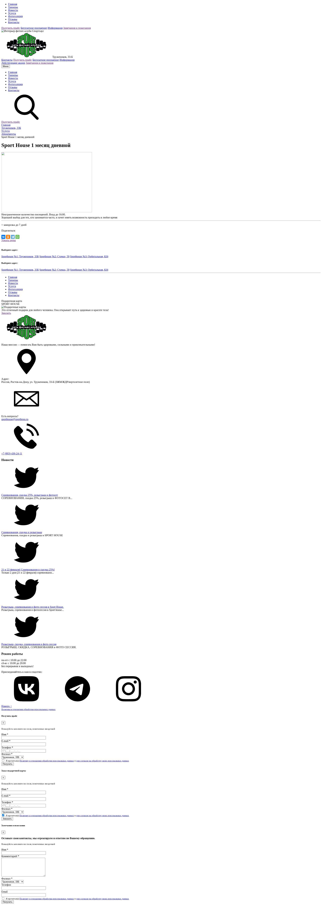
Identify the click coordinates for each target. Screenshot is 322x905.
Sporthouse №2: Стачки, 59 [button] (54, 256)
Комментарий (10, 856)
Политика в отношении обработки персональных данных (28, 709)
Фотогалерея (15, 16)
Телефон (7, 747)
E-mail (5, 741)
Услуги (12, 13)
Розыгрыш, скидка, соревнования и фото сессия (28, 644)
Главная (12, 4)
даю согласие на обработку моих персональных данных (102, 761)
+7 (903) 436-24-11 (11, 453)
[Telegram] (13, 237)
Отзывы (12, 19)
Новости (13, 10)
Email (4, 891)
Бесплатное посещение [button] (34, 28)
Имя (4, 734)
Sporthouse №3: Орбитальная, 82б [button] (89, 256)
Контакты (13, 22)
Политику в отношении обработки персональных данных (47, 761)
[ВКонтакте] (3, 237)
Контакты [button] (7, 59)
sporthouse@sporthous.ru (14, 419)
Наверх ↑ (6, 706)
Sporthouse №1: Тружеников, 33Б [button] (20, 256)
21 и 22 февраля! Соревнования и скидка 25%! (28, 569)
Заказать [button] (6, 313)
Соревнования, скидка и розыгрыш (21, 532)
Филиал (6, 754)
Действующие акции (13, 62)
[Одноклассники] (8, 237)
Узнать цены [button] (8, 240)
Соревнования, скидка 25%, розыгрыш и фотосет (29, 495)
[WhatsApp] (17, 237)
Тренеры (13, 7)
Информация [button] (55, 28)
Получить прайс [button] (10, 28)
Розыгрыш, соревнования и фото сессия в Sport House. (32, 606)
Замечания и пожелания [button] (77, 28)
